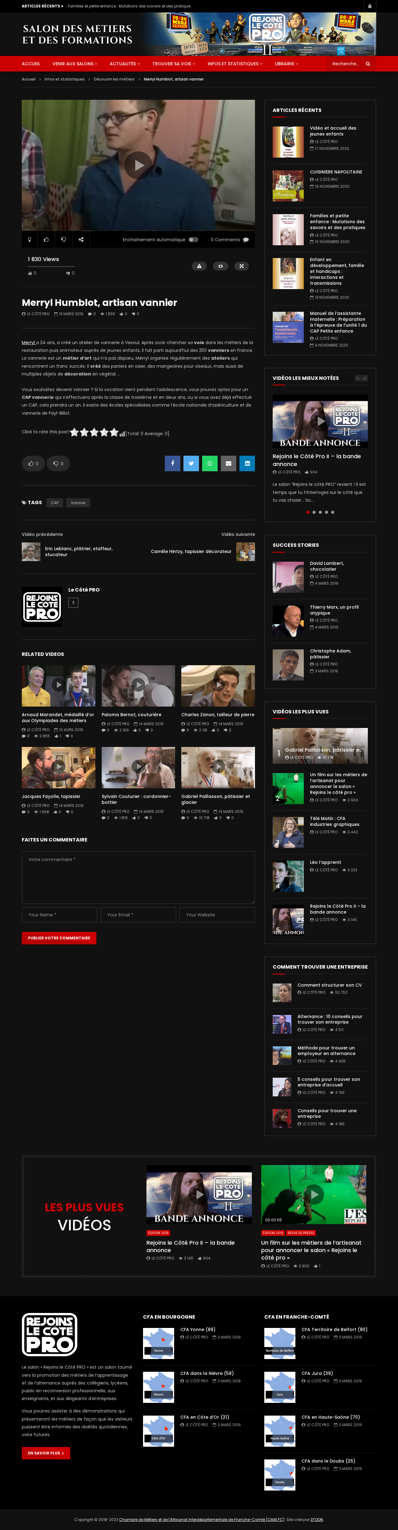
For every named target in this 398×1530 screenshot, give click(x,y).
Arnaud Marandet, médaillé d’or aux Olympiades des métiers (58, 718)
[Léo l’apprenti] (288, 876)
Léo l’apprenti (325, 862)
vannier (78, 502)
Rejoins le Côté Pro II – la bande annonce (317, 460)
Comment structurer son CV (330, 985)
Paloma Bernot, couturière (131, 715)
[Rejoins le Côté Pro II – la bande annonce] (288, 920)
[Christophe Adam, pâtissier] (288, 664)
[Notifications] (370, 6)
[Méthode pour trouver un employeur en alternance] (282, 1055)
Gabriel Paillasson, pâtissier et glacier (215, 799)
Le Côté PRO (38, 313)
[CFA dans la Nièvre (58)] (158, 1387)
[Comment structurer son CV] (282, 993)
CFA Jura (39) (317, 1373)
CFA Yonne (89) (197, 1329)
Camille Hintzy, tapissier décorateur (191, 551)
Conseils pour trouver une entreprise (327, 1114)
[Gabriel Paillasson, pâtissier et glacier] (320, 746)
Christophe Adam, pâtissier (330, 654)
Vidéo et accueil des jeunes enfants (333, 131)
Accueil (28, 79)
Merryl (29, 342)
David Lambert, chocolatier (327, 566)
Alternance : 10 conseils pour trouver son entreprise (330, 1019)
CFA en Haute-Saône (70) (331, 1417)
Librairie (284, 64)
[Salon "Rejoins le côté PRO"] (77, 34)
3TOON (317, 1519)
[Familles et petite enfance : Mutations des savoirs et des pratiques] (288, 229)
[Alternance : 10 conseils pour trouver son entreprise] (282, 1024)
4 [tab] (326, 512)
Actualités (123, 64)
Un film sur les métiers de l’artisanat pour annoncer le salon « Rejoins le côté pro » (338, 783)
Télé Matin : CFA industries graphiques (334, 821)
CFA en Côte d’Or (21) (204, 1417)
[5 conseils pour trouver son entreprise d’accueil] (282, 1087)
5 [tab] (332, 512)
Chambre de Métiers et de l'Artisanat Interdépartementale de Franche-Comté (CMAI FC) (202, 1519)
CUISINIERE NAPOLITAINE (336, 172)
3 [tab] (320, 512)
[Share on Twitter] (191, 463)
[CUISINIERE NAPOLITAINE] (288, 185)
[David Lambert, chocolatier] (288, 577)
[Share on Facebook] (172, 463)
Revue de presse (301, 1233)
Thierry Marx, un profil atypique (334, 610)
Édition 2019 (158, 1233)
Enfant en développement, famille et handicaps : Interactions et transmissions (337, 271)
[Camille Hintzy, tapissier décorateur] (245, 551)
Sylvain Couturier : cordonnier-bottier (136, 799)
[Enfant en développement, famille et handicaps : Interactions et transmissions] (288, 273)
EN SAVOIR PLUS (45, 1453)
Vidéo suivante (238, 534)
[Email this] (228, 463)
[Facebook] (73, 603)
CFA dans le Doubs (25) (328, 1461)
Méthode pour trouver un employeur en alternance (326, 1051)
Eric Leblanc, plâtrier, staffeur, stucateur (79, 552)
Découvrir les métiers (114, 79)
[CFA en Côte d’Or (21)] (158, 1431)
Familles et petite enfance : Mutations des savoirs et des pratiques (130, 6)
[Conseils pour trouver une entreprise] (282, 1118)
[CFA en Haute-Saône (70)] (279, 1431)
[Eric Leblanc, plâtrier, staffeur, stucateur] (31, 551)
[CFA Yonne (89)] (158, 1343)
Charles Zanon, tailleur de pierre (217, 715)
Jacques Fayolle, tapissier (51, 796)
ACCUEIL (31, 64)
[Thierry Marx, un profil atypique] (288, 621)
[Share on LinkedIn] (247, 463)
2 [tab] (314, 512)
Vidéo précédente (42, 534)
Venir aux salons (73, 64)
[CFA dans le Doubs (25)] (279, 1475)
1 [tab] (307, 512)
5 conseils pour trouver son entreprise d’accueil (329, 1082)
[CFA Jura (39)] (279, 1387)
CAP (54, 502)
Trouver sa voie (171, 64)
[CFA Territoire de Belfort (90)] (279, 1343)
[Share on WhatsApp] (210, 463)
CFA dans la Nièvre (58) (207, 1373)
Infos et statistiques (233, 64)
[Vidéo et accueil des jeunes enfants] (288, 142)
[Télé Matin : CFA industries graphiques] (288, 832)
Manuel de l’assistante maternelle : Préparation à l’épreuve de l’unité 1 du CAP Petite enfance (338, 322)
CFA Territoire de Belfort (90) (335, 1329)
